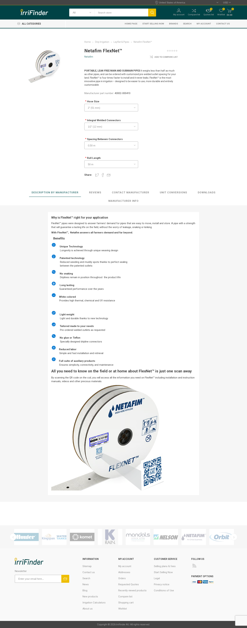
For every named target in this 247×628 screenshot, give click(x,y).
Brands (173, 23)
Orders (122, 578)
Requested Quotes (128, 584)
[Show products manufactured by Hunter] (26, 537)
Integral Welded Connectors (104, 120)
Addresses (124, 572)
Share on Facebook (103, 175)
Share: (88, 174)
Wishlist (122, 608)
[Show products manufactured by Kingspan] (54, 537)
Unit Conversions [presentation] (173, 192)
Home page (131, 23)
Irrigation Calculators (94, 602)
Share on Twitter (97, 175)
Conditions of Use (164, 590)
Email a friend (109, 175)
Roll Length (94, 158)
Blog (85, 590)
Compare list (194, 14)
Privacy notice (161, 584)
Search (152, 12)
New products (90, 596)
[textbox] (121, 12)
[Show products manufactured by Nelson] (166, 537)
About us (88, 608)
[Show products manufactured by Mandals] (138, 537)
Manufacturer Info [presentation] (123, 200)
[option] (26, 537)
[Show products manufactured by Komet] (82, 537)
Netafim (88, 56)
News (86, 584)
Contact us (223, 23)
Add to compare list (166, 57)
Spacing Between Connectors (105, 139)
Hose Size (93, 101)
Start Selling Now (153, 23)
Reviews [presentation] (95, 192)
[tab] (55, 192)
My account (178, 14)
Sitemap (87, 566)
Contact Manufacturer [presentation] (130, 192)
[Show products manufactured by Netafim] (193, 537)
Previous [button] (13, 537)
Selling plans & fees (165, 566)
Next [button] (234, 537)
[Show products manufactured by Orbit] (221, 537)
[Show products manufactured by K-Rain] (110, 537)
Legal (157, 578)
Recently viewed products (132, 590)
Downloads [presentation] (207, 192)
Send (65, 579)
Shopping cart (126, 602)
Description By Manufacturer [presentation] (55, 192)
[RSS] (194, 565)
